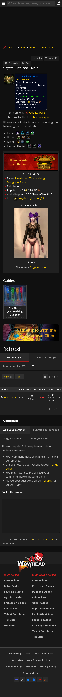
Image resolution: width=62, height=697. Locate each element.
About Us (47, 653)
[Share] (58, 3)
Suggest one (38, 267)
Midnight (9, 625)
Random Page (14, 666)
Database (12, 47)
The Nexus (31, 397)
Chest (52, 47)
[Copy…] (45, 376)
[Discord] (16, 679)
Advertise (18, 660)
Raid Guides (11, 608)
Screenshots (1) (31, 205)
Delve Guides (12, 586)
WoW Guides (12, 574)
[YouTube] (39, 679)
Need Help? (16, 653)
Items (23, 47)
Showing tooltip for (19, 117)
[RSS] (45, 679)
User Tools (32, 653)
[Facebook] (33, 679)
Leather (42, 47)
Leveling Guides (13, 591)
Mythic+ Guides (13, 597)
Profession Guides (15, 602)
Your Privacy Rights (38, 660)
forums (47, 480)
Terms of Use (31, 673)
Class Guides (11, 580)
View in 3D (51, 58)
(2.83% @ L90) (39, 96)
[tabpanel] (31, 393)
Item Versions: (16, 112)
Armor (32, 47)
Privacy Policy (48, 666)
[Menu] (3, 3)
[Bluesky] (28, 679)
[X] (22, 679)
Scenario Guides (41, 619)
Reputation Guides (43, 608)
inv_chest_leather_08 (31, 198)
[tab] (14, 357)
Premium (31, 666)
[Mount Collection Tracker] (31, 332)
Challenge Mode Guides (45, 625)
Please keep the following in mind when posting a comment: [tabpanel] (30, 494)
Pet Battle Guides (42, 614)
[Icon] (9, 79)
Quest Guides (40, 602)
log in (30, 539)
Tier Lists (9, 619)
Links (39, 58)
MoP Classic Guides (44, 574)
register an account (44, 539)
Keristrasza (10, 397)
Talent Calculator (14, 614)
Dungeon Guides (42, 591)
